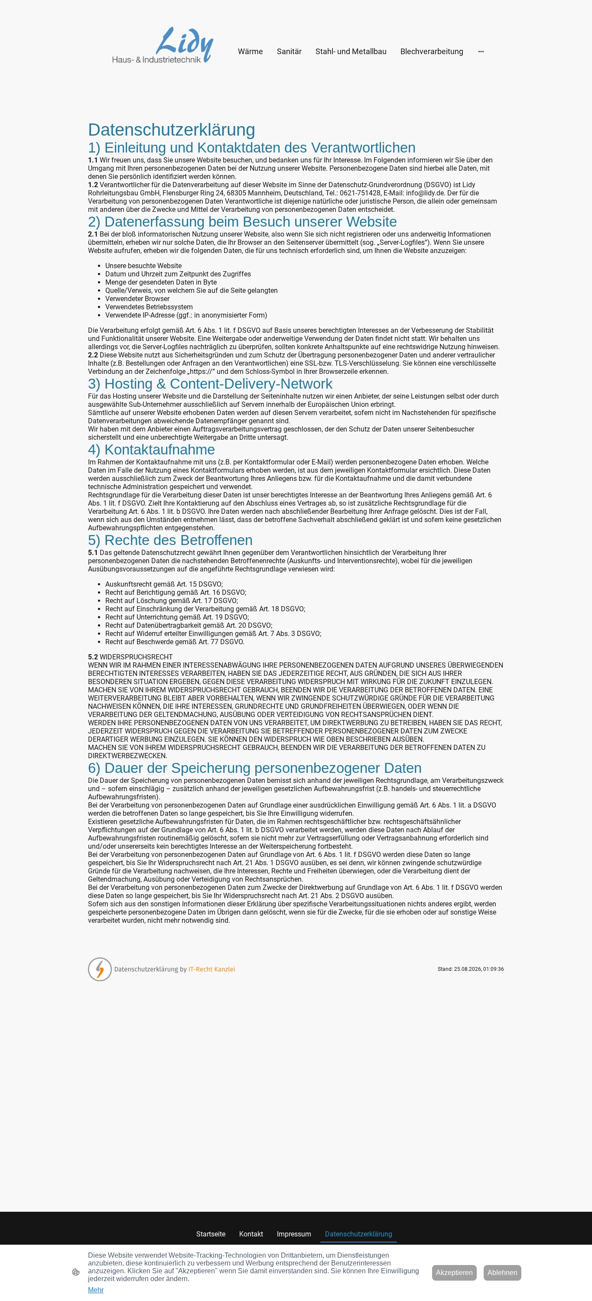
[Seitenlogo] (161, 51)
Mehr (96, 1290)
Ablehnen (502, 1272)
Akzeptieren (454, 1272)
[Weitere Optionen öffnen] (481, 51)
